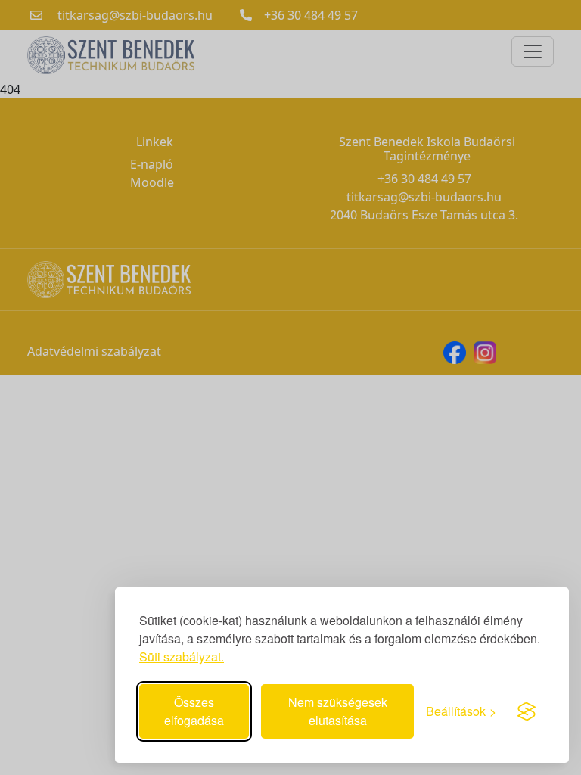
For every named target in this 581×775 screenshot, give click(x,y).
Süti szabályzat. (181, 656)
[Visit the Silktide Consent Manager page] (526, 711)
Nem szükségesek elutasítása (337, 711)
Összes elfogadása (194, 711)
